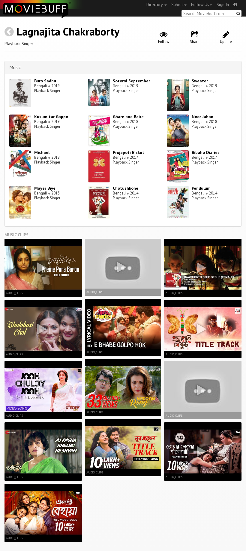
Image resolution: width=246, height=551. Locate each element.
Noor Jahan (202, 116)
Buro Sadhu (45, 81)
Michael (42, 152)
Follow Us (200, 4)
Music (15, 67)
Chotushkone (125, 188)
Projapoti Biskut (128, 152)
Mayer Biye (45, 188)
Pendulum (201, 188)
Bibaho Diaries (206, 152)
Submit (177, 4)
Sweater (200, 81)
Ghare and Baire (128, 116)
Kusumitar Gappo (51, 116)
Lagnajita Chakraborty (67, 31)
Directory (155, 4)
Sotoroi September (131, 81)
